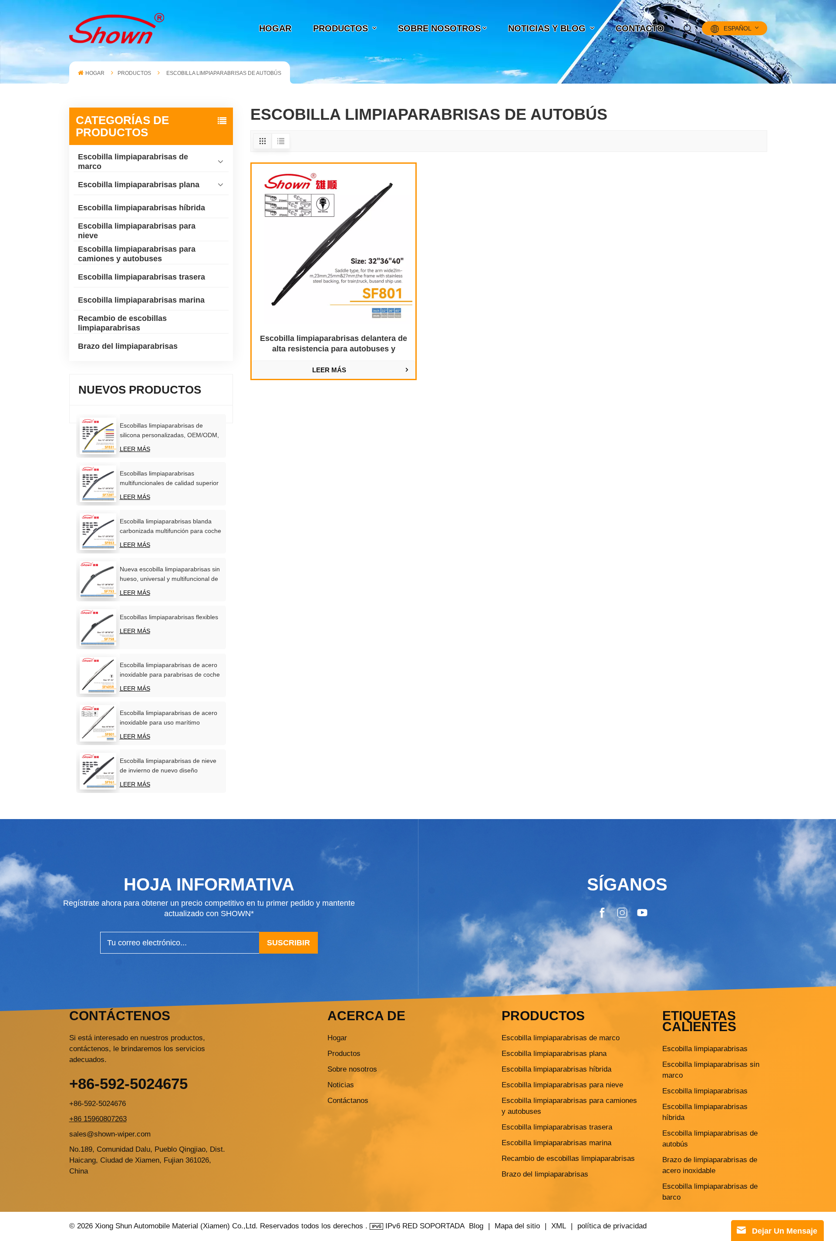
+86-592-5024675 (128, 1083)
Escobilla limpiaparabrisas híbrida (141, 207)
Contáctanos (347, 1100)
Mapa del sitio (518, 1226)
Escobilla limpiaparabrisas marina (141, 300)
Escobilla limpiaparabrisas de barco (710, 1191)
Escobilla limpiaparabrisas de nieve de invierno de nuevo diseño (168, 765)
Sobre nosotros (439, 28)
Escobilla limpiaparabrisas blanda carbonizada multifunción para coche (170, 526)
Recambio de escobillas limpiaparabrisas (122, 323)
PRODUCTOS (342, 28)
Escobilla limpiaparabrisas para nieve (137, 231)
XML (558, 1226)
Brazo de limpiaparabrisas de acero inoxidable (709, 1165)
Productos (344, 1053)
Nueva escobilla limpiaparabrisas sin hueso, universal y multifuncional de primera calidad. (170, 574)
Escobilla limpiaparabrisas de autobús (710, 1138)
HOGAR (275, 28)
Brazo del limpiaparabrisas (128, 346)
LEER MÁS (135, 448)
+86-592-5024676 (97, 1103)
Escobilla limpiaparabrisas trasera (141, 277)
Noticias (340, 1085)
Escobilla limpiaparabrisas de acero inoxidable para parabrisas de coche (170, 669)
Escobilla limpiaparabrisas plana (138, 184)
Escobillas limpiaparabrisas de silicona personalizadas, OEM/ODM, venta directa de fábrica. (169, 431)
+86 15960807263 (98, 1119)
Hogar (337, 1038)
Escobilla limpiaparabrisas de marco (133, 161)
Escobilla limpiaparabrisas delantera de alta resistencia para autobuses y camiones (333, 344)
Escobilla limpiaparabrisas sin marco (710, 1069)
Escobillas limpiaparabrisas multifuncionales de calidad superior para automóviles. (169, 479)
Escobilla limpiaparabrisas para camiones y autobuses (137, 254)
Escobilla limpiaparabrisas (705, 1049)
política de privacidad (612, 1226)
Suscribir (288, 942)
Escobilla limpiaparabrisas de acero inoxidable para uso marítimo (168, 717)
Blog (476, 1226)
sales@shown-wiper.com (110, 1134)
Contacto (640, 28)
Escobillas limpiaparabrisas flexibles (169, 617)
